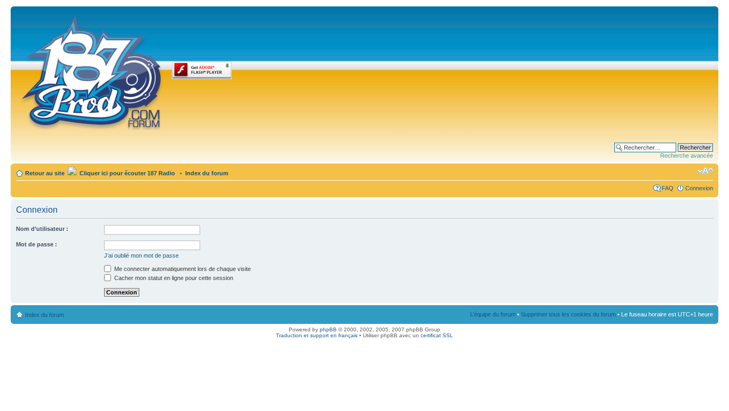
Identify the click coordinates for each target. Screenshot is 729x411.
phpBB (328, 329)
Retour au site (45, 173)
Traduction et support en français (317, 335)
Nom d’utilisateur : (42, 229)
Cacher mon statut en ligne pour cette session (173, 278)
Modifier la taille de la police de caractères (705, 171)
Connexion (699, 188)
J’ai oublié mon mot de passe (141, 255)
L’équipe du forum (493, 314)
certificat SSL (437, 335)
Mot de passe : (36, 244)
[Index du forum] (92, 70)
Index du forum (206, 173)
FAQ (667, 188)
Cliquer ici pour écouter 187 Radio (126, 173)
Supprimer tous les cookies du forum (568, 314)
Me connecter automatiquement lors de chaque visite (182, 269)
